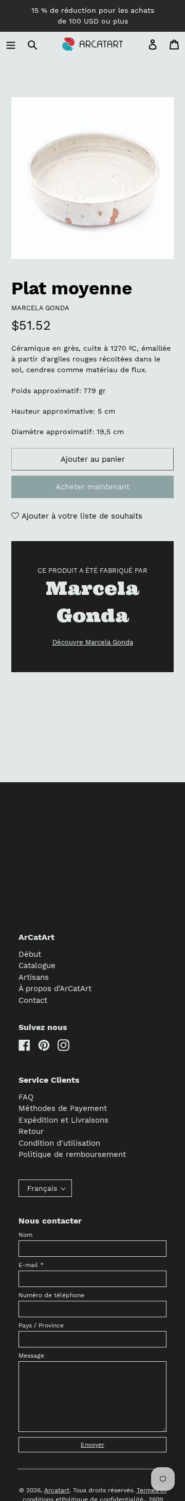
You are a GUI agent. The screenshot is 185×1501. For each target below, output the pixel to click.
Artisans (33, 977)
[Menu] (11, 44)
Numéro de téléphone (51, 1295)
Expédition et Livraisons (63, 1120)
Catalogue (36, 965)
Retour (31, 1131)
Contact (32, 1000)
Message (31, 1356)
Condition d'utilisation (59, 1143)
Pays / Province (41, 1325)
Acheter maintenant (92, 486)
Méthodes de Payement (62, 1108)
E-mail (31, 1265)
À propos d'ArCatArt (54, 988)
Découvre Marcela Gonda (92, 642)
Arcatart (56, 1490)
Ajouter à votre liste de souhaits (80, 516)
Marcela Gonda (40, 308)
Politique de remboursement (72, 1154)
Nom (25, 1235)
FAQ (25, 1097)
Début (29, 954)
